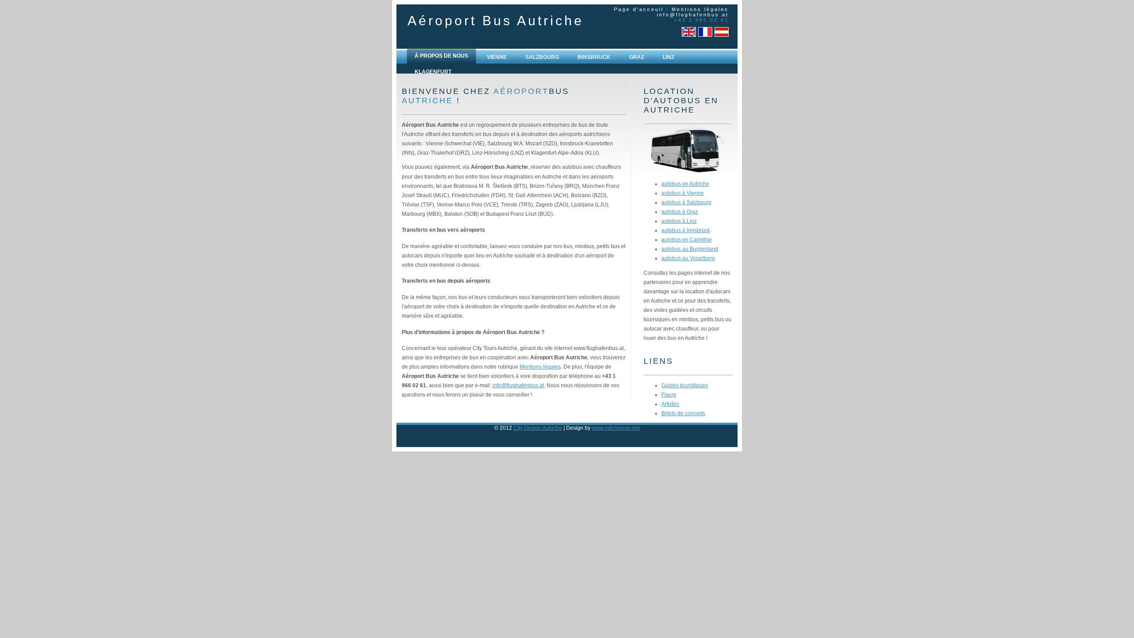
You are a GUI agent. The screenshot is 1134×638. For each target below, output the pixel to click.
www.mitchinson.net (616, 428)
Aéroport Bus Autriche (496, 20)
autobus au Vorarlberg (688, 258)
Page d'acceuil (639, 9)
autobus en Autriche (685, 184)
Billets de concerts (683, 413)
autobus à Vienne (682, 193)
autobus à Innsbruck (685, 230)
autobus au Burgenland (689, 249)
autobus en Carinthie (686, 239)
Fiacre (668, 394)
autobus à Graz (679, 211)
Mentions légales (700, 9)
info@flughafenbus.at (693, 14)
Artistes (670, 404)
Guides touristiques (684, 385)
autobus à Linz (679, 221)
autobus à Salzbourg (686, 202)
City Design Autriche (537, 428)
